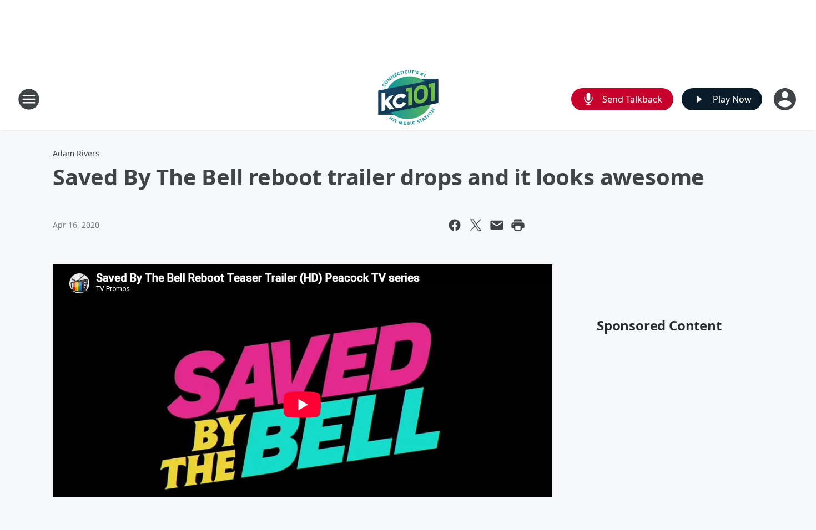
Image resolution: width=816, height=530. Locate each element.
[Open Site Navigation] (29, 99)
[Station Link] (408, 99)
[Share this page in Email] (497, 225)
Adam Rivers (76, 153)
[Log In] (786, 99)
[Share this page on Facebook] (454, 225)
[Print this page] (518, 225)
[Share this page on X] (475, 225)
